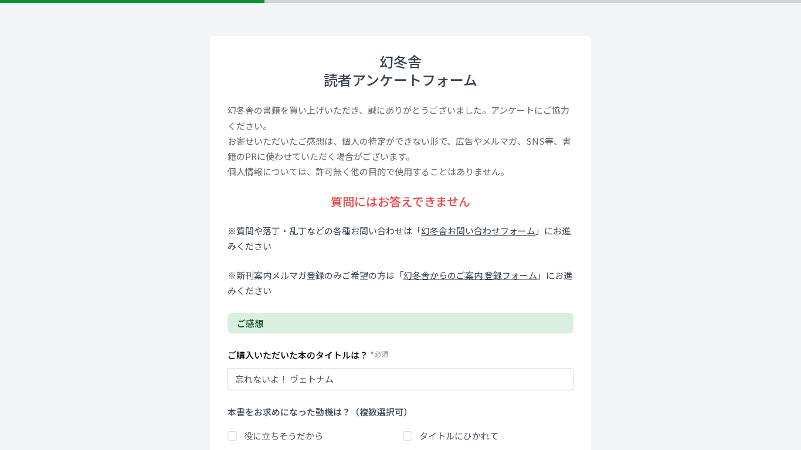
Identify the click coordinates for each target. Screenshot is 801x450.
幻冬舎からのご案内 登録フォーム (470, 275)
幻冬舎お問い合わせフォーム (478, 230)
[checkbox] (232, 436)
